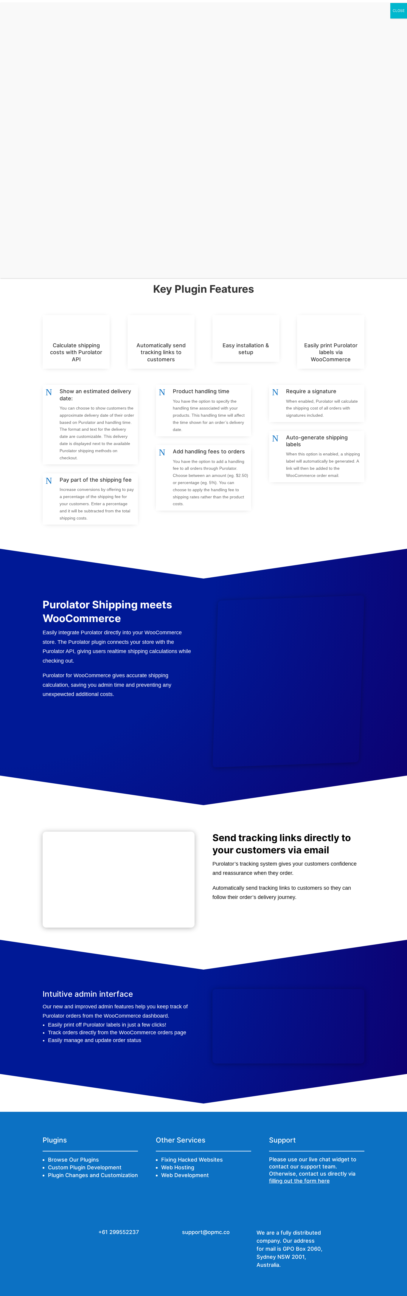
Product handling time (201, 391)
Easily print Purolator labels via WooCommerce (331, 352)
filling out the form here (299, 1181)
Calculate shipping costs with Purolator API (76, 352)
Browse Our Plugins (73, 1160)
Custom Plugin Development (85, 1167)
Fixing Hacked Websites (192, 1160)
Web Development (185, 1175)
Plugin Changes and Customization (93, 1175)
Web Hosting (177, 1167)
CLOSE (399, 10)
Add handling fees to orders (209, 451)
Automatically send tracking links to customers (161, 352)
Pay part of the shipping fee (96, 480)
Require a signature (311, 391)
